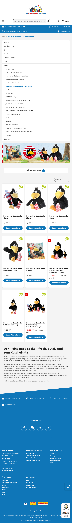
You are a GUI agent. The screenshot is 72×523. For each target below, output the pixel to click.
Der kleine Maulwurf (12, 83)
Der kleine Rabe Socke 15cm (12, 217)
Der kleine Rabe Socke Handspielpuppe (12, 269)
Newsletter (5, 487)
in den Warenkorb (13, 228)
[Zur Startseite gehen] (36, 9)
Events (4, 485)
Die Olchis (9, 90)
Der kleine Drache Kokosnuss (15, 79)
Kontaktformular (7, 471)
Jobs (3, 492)
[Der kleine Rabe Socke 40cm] (59, 198)
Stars (6, 65)
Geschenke (8, 54)
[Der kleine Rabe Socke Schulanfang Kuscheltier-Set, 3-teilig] (36, 305)
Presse (4, 490)
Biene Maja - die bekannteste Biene (17, 76)
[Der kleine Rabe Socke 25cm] (36, 198)
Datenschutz (30, 485)
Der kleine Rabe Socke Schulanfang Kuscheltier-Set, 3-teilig (35, 325)
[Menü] (3, 21)
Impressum (29, 483)
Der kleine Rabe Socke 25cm (35, 217)
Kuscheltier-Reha (55, 458)
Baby (5, 50)
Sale (5, 62)
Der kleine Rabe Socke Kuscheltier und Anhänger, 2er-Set (58, 270)
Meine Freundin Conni (13, 114)
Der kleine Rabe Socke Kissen (35, 269)
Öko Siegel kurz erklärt (9, 483)
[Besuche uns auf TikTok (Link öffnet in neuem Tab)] (48, 428)
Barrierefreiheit (31, 487)
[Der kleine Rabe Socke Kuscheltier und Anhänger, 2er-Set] (59, 250)
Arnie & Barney (10, 69)
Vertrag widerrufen (36, 511)
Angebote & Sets (9, 46)
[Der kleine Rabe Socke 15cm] (13, 198)
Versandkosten (37, 515)
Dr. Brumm (9, 93)
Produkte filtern (37, 170)
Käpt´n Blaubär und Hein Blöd (15, 107)
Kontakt (52, 453)
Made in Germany (10, 58)
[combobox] (29, 21)
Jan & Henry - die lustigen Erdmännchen (18, 100)
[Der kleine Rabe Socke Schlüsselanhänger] (13, 305)
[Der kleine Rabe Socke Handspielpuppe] (13, 250)
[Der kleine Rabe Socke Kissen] (36, 250)
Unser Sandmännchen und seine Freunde (19, 131)
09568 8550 (6, 459)
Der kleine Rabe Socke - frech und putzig (19, 86)
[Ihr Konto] (58, 21)
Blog (3, 494)
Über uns (7, 139)
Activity (6, 42)
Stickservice (54, 463)
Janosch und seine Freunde (14, 104)
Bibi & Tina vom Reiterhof (14, 72)
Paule (7, 118)
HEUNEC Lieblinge (11, 97)
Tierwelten (7, 135)
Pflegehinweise (55, 460)
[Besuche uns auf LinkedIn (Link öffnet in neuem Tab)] (40, 428)
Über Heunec (6, 477)
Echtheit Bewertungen (33, 460)
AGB (27, 480)
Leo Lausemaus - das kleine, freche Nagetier (19, 111)
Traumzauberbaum (12, 124)
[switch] (66, 516)
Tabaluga (8, 121)
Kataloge (53, 456)
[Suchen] (48, 21)
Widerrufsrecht (31, 458)
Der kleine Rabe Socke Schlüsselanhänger (12, 324)
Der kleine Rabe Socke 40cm (58, 217)
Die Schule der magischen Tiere (16, 128)
